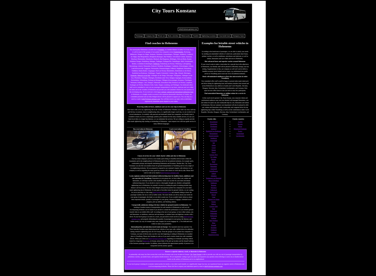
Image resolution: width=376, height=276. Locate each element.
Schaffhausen (213, 171)
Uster (213, 197)
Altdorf (213, 173)
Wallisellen (213, 213)
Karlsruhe (134, 75)
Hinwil (214, 195)
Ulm (175, 73)
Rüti (213, 209)
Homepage (139, 36)
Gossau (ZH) (214, 206)
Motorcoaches (185, 36)
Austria (240, 122)
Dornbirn (213, 227)
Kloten (214, 202)
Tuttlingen (214, 183)
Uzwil (214, 148)
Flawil (214, 152)
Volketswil (213, 190)
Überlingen (213, 126)
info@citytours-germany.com (188, 29)
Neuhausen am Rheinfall (213, 178)
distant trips (146, 241)
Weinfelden (213, 124)
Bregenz (213, 185)
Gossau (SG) (214, 155)
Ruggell (213, 225)
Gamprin (213, 232)
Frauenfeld (213, 140)
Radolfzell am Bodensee (213, 131)
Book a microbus (173, 36)
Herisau (213, 159)
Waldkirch (213, 138)
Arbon (214, 145)
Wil (214, 143)
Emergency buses (238, 36)
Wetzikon (214, 188)
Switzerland (240, 133)
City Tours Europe (195, 254)
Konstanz (161, 49)
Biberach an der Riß (143, 75)
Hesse (240, 126)
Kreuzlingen (213, 122)
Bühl (213, 162)
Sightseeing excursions (209, 36)
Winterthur (213, 166)
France (240, 131)
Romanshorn (214, 133)
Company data (150, 36)
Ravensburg (213, 164)
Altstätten (214, 176)
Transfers (196, 36)
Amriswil (213, 129)
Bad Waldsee (214, 220)
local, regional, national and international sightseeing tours (175, 92)
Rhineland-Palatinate (240, 129)
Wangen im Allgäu (213, 199)
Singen (214, 150)
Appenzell (213, 169)
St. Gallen (214, 157)
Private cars (161, 36)
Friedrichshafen (178, 52)
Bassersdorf (213, 192)
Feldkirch (214, 230)
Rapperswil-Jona (213, 235)
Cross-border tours (224, 36)
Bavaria (240, 124)
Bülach (213, 204)
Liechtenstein (240, 136)
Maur (213, 223)
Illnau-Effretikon (213, 180)
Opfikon (213, 218)
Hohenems (213, 216)
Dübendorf (213, 211)
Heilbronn (156, 64)
